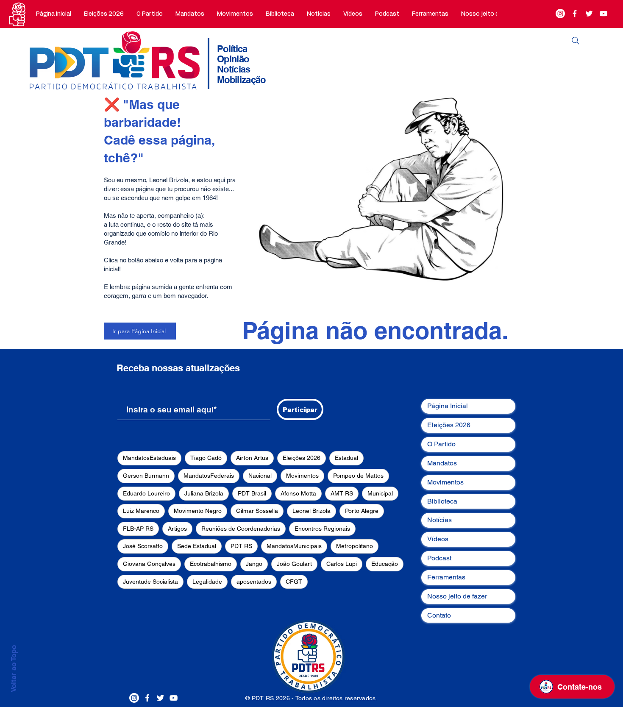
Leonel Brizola (311, 510)
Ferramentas (446, 577)
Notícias (439, 520)
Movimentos (302, 475)
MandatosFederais (209, 475)
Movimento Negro (198, 510)
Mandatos (442, 463)
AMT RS (342, 493)
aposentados (253, 581)
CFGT (294, 581)
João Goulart (294, 563)
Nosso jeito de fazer (457, 596)
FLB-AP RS (138, 528)
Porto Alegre (361, 510)
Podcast (439, 558)
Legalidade (207, 581)
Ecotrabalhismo (210, 563)
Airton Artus (252, 457)
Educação (384, 563)
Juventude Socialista (150, 581)
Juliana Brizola (203, 493)
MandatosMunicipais (294, 546)
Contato (439, 615)
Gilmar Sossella (257, 510)
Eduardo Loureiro (146, 493)
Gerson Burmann (146, 475)
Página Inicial (447, 406)
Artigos (177, 528)
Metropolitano (354, 546)
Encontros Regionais (322, 528)
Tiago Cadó (206, 457)
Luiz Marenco (141, 510)
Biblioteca (442, 501)
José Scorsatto (143, 546)
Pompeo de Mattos (358, 475)
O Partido (441, 444)
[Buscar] (576, 40)
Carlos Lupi (341, 563)
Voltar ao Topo (13, 668)
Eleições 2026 (301, 457)
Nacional (260, 475)
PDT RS (241, 546)
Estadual (346, 457)
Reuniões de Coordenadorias (240, 528)
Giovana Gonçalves (149, 563)
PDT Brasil (252, 493)
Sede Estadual (196, 546)
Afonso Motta (298, 493)
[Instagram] (560, 13)
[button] (149, 14)
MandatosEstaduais (149, 457)
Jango (254, 563)
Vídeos (437, 539)
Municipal (380, 493)
